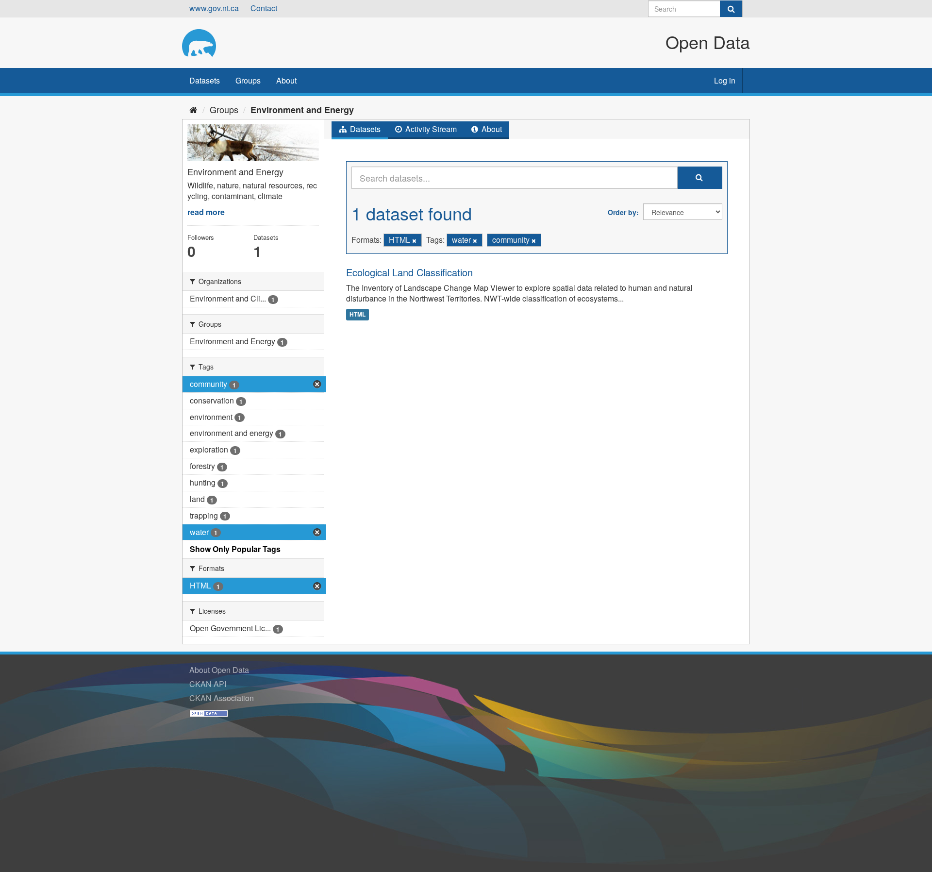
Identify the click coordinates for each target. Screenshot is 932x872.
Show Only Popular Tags (235, 548)
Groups (248, 80)
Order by (622, 212)
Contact (263, 8)
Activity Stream (430, 128)
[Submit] (731, 8)
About (286, 80)
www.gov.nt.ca (214, 8)
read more (206, 212)
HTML (358, 314)
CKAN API (207, 683)
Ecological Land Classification (409, 272)
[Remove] (414, 240)
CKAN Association (221, 698)
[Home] (193, 109)
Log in (724, 80)
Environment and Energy (302, 109)
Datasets (204, 80)
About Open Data (219, 669)
